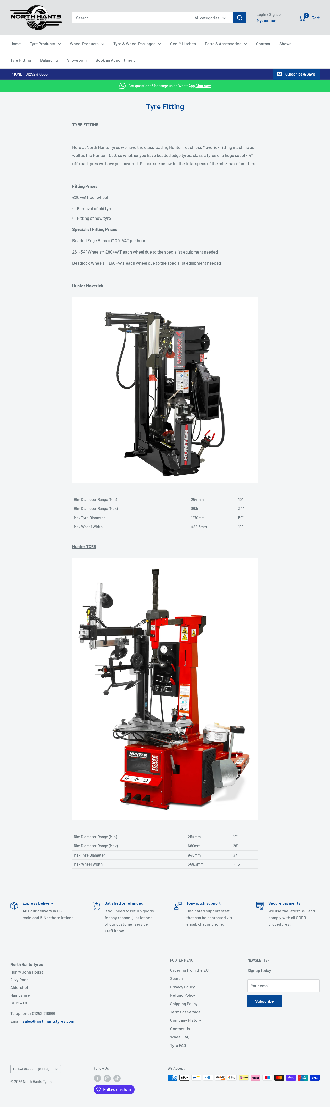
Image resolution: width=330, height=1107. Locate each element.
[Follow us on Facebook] (97, 1078)
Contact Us (180, 1028)
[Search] (239, 17)
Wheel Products (84, 43)
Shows (285, 43)
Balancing (49, 59)
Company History (185, 1020)
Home (15, 43)
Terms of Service (185, 1011)
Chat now (203, 85)
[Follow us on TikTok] (117, 1078)
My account (267, 20)
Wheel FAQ (179, 1036)
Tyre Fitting (20, 59)
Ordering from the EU (189, 970)
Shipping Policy (184, 1003)
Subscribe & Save (300, 74)
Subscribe (264, 1001)
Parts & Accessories (223, 43)
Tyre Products (42, 43)
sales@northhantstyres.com (48, 1021)
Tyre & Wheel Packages (134, 43)
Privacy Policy (182, 986)
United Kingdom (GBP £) (31, 1069)
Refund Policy (182, 995)
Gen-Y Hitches (183, 43)
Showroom (77, 59)
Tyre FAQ (178, 1045)
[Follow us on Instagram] (107, 1078)
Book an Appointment (115, 59)
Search (176, 978)
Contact (263, 43)
